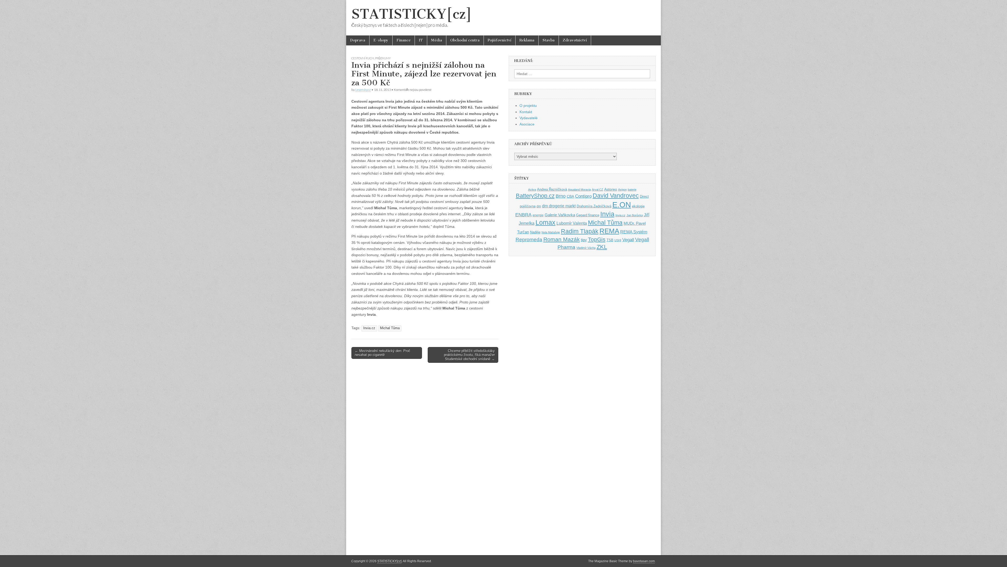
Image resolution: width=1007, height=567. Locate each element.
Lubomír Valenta (571, 223)
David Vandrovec (616, 195)
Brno (561, 196)
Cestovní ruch (362, 58)
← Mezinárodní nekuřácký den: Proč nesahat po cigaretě (382, 353)
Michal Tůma (390, 328)
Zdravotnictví (575, 40)
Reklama (526, 40)
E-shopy (380, 40)
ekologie (638, 206)
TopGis (597, 239)
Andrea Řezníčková (552, 189)
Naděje (535, 232)
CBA (570, 196)
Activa (532, 189)
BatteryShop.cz (535, 195)
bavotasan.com (644, 561)
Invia (607, 214)
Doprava (357, 40)
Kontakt (525, 112)
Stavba (549, 40)
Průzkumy (383, 58)
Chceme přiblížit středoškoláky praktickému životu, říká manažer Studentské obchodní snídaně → (469, 355)
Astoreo (610, 189)
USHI (617, 240)
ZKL (602, 247)
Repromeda (529, 239)
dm (539, 206)
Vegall (628, 239)
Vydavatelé (528, 118)
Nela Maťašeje (551, 232)
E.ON (621, 204)
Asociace (526, 124)
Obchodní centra (465, 40)
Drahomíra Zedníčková (594, 206)
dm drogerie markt (559, 206)
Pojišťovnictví (499, 40)
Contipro (583, 196)
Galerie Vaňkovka (560, 215)
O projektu (528, 105)
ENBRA (523, 214)
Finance (404, 40)
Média (436, 40)
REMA (609, 231)
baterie (632, 189)
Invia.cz (369, 328)
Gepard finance (587, 215)
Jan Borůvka (634, 215)
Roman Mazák (561, 239)
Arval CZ (597, 189)
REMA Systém (633, 232)
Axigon (622, 189)
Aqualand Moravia (579, 189)
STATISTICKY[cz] (411, 14)
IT (421, 40)
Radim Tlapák (579, 231)
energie (538, 215)
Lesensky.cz (363, 90)
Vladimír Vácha (586, 247)
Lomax (545, 222)
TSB (610, 240)
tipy (584, 240)
